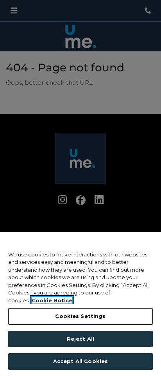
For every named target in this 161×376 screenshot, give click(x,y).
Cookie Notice (52, 300)
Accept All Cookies (80, 361)
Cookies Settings (80, 316)
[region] (80, 304)
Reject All (80, 339)
